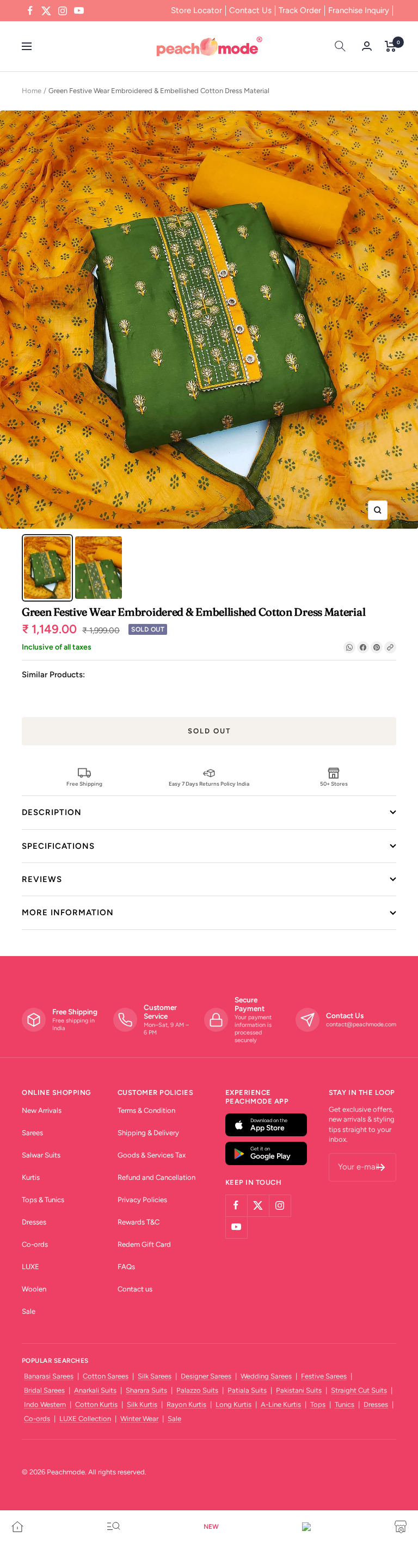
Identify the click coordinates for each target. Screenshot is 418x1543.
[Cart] (390, 46)
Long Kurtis (233, 1404)
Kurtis (31, 1177)
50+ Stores (334, 783)
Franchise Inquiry (358, 10)
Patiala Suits (247, 1390)
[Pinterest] (377, 647)
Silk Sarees (154, 1376)
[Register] (380, 1167)
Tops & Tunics (43, 1200)
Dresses (34, 1222)
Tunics (344, 1404)
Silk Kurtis (142, 1404)
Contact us (135, 1289)
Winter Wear (139, 1419)
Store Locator (196, 10)
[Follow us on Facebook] (30, 11)
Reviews (42, 879)
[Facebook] (363, 647)
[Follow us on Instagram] (62, 11)
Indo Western (45, 1404)
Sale (28, 1311)
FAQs (126, 1267)
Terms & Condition (146, 1110)
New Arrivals (42, 1110)
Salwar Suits (41, 1155)
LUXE (30, 1267)
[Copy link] (390, 647)
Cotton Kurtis (96, 1404)
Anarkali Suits (95, 1390)
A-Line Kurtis (281, 1404)
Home (31, 91)
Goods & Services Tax (152, 1155)
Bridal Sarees (44, 1390)
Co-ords (35, 1244)
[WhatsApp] (349, 647)
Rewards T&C (138, 1222)
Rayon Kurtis (186, 1404)
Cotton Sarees (105, 1376)
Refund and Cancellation (156, 1177)
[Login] (367, 46)
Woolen (34, 1289)
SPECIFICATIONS (58, 846)
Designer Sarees (206, 1376)
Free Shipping (84, 783)
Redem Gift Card (144, 1244)
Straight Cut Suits (359, 1390)
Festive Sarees (324, 1376)
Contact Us (250, 10)
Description (52, 812)
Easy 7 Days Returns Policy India (209, 783)
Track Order (300, 10)
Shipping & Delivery (148, 1133)
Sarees (32, 1133)
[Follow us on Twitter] (46, 11)
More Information (68, 912)
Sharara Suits (146, 1390)
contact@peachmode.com (361, 1024)
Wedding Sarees (266, 1376)
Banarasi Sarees (48, 1376)
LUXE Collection (85, 1419)
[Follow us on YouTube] (79, 11)
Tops (317, 1404)
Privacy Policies (142, 1200)
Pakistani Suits (299, 1390)
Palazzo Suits (197, 1390)
